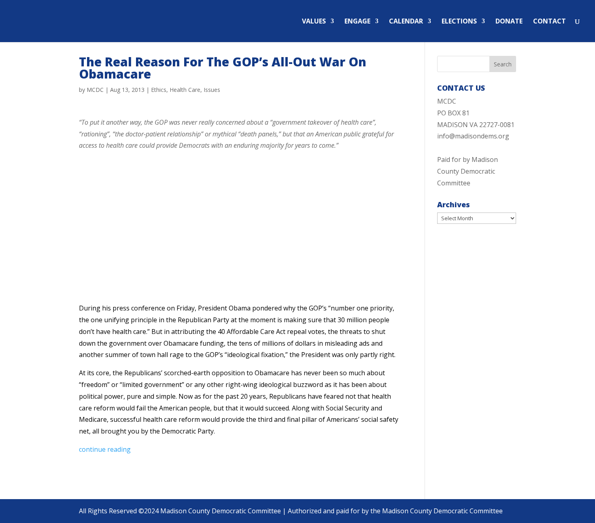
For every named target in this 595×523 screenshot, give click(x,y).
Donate (509, 22)
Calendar (406, 22)
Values (314, 22)
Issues (212, 90)
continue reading (105, 449)
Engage (357, 22)
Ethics (158, 90)
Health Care (185, 90)
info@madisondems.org (473, 136)
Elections (459, 22)
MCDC (95, 90)
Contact (549, 22)
